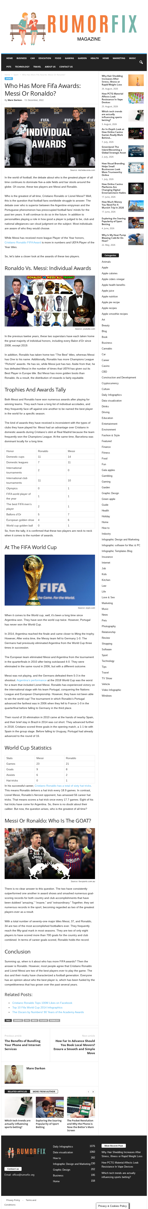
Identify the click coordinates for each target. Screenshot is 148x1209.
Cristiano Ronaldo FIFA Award (23, 242)
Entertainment (109, 423)
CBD (104, 371)
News (105, 614)
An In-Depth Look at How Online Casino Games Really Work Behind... (113, 133)
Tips (104, 666)
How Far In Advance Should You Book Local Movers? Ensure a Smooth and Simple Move (74, 1047)
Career (105, 360)
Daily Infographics (112, 394)
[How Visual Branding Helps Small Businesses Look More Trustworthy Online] (136, 168)
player (43, 1020)
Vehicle (106, 684)
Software (107, 649)
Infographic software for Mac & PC (121, 545)
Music (132, 58)
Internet (106, 562)
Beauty (106, 325)
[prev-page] (88, 1092)
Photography (109, 626)
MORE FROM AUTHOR (44, 1091)
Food (58, 58)
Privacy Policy (13, 1200)
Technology (22, 66)
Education (45, 58)
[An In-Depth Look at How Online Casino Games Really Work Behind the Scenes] (136, 133)
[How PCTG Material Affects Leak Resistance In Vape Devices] (136, 98)
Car (32, 58)
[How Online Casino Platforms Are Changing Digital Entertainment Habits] (136, 188)
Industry (106, 533)
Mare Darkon (15, 100)
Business (22, 58)
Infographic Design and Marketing (120, 539)
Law (104, 585)
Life (104, 591)
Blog (104, 331)
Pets (8, 66)
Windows (107, 695)
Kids (104, 574)
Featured (107, 441)
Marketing (119, 58)
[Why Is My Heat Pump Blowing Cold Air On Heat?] (136, 239)
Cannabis (107, 348)
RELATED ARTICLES (17, 1091)
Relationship (108, 632)
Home (9, 58)
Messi (34, 1020)
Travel (37, 66)
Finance (106, 446)
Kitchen (106, 580)
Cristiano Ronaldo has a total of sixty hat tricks (63, 785)
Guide (105, 504)
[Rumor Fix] (74, 26)
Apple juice (108, 290)
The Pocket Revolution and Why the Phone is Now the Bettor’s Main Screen (80, 1125)
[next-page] (93, 1092)
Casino (105, 365)
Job (104, 568)
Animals (106, 261)
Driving (105, 412)
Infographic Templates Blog (117, 551)
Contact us (66, 66)
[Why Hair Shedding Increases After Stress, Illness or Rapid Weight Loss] (136, 80)
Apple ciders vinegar (113, 279)
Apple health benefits (113, 284)
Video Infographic (111, 689)
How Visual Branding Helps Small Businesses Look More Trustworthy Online (113, 169)
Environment (109, 429)
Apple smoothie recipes (115, 313)
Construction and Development (119, 377)
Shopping (107, 643)
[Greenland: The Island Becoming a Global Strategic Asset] (136, 151)
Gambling (107, 475)
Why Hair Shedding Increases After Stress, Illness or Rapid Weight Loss (112, 80)
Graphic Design (110, 493)
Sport (16, 74)
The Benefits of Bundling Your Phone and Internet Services (23, 1045)
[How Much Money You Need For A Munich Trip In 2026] (136, 206)
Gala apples (108, 470)
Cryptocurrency (110, 383)
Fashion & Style (111, 435)
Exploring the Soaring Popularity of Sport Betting (48, 1124)
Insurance (107, 556)
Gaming (69, 58)
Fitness (106, 452)
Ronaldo (54, 1020)
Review (106, 637)
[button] (141, 62)
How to (105, 527)
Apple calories (110, 273)
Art (103, 319)
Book (105, 337)
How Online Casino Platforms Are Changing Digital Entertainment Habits (114, 188)
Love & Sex (108, 597)
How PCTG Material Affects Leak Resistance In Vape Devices (112, 98)
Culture (106, 389)
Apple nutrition (110, 296)
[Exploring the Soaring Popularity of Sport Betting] (50, 1107)
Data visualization (112, 400)
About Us (50, 66)
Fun (104, 464)
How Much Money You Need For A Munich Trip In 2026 (113, 204)
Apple (105, 267)
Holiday (106, 516)
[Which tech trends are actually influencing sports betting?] (19, 1107)
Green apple (108, 499)
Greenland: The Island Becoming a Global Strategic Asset (114, 149)
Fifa (27, 1020)
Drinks (105, 406)
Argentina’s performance (32, 680)
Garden (82, 58)
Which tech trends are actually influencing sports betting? (17, 1124)
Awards (18, 1020)
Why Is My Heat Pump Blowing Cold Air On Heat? (114, 237)
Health (95, 58)
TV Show (107, 678)
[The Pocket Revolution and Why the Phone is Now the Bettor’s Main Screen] (81, 1107)
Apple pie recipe (111, 302)
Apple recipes (109, 308)
